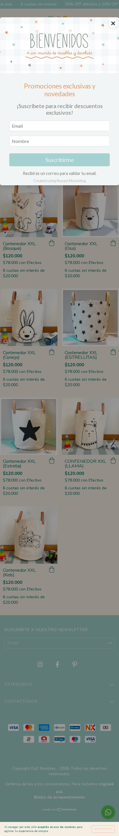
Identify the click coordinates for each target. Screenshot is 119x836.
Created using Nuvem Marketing (59, 180)
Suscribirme (59, 159)
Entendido (103, 829)
